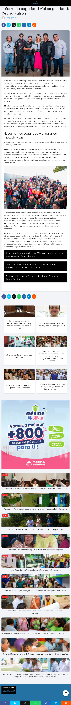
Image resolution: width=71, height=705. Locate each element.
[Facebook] (3, 25)
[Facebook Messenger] (9, 25)
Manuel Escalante (11, 17)
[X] (14, 25)
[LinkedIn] (24, 25)
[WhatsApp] (19, 25)
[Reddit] (34, 25)
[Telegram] (29, 25)
